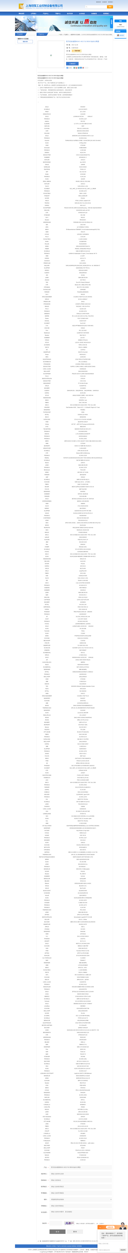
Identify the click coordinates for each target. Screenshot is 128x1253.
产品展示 (66, 34)
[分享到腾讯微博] (79, 67)
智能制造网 (75, 1251)
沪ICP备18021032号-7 (60, 1251)
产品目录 (20, 34)
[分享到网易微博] (83, 67)
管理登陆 (79, 1246)
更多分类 (25, 41)
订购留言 (72, 64)
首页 (61, 34)
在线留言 (104, 2)
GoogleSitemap (43, 1251)
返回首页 (98, 2)
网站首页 (21, 13)
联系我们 (110, 2)
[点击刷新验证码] (69, 1223)
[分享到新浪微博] (76, 67)
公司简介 (33, 13)
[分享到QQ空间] (74, 67)
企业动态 (82, 13)
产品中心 (45, 13)
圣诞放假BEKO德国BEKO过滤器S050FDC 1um (54, 1241)
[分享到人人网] (81, 67)
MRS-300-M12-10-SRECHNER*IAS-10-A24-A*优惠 (86, 1241)
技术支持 (70, 13)
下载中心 (58, 13)
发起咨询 (123, 1250)
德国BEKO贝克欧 (75, 34)
